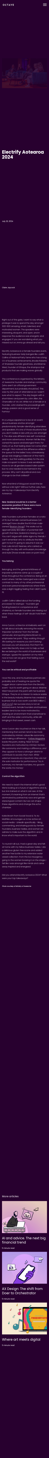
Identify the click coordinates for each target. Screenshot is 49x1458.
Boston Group (17, 526)
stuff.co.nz (7, 704)
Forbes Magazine (36, 738)
